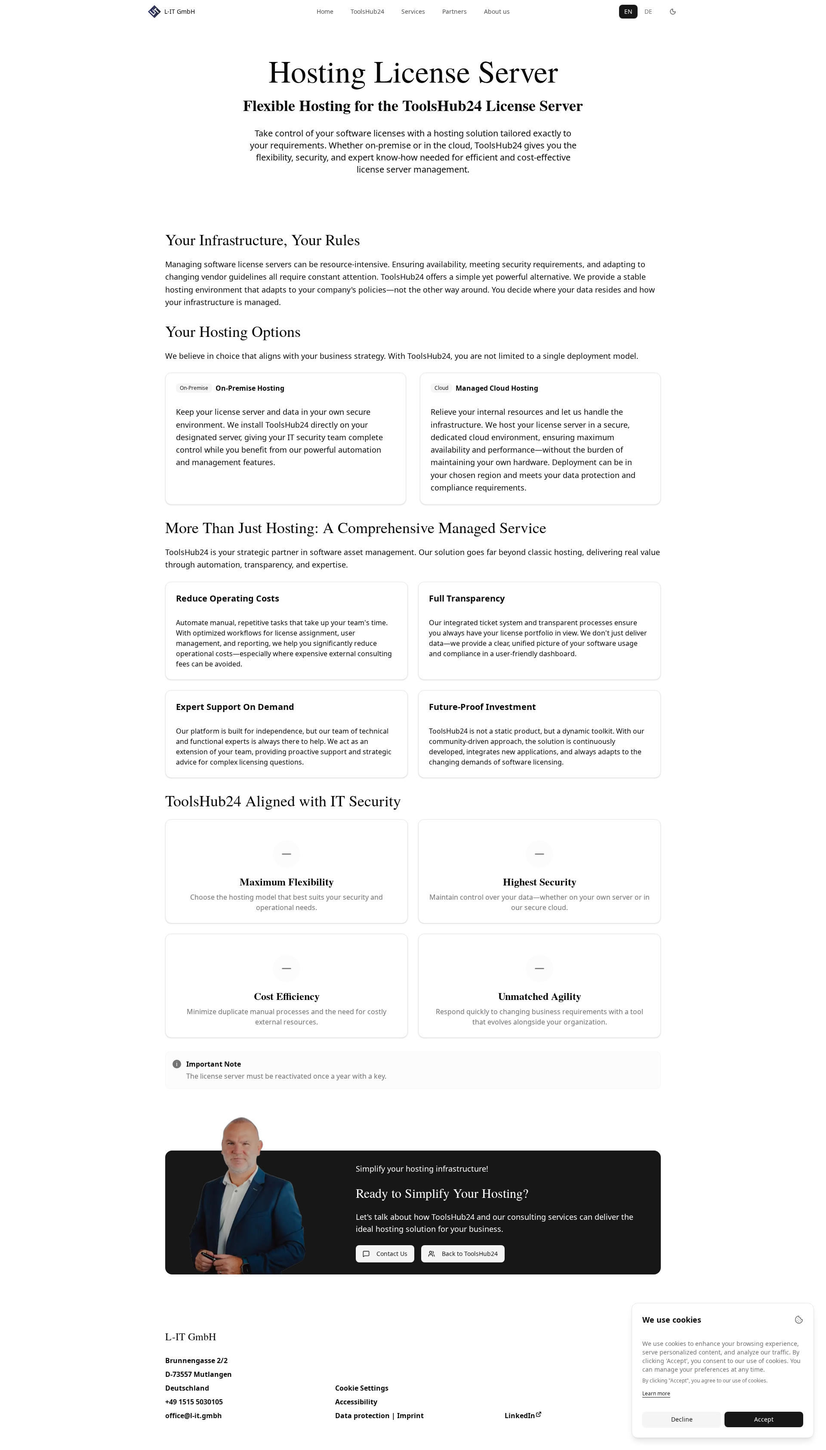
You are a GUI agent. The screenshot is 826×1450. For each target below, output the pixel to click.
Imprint (410, 1415)
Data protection (362, 1415)
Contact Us (391, 1253)
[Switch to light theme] (672, 12)
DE (648, 11)
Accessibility (356, 1402)
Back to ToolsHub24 (470, 1253)
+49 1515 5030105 (194, 1402)
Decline (682, 1419)
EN (628, 11)
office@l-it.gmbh (193, 1415)
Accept (764, 1419)
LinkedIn (520, 1415)
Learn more (656, 1393)
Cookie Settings (361, 1388)
